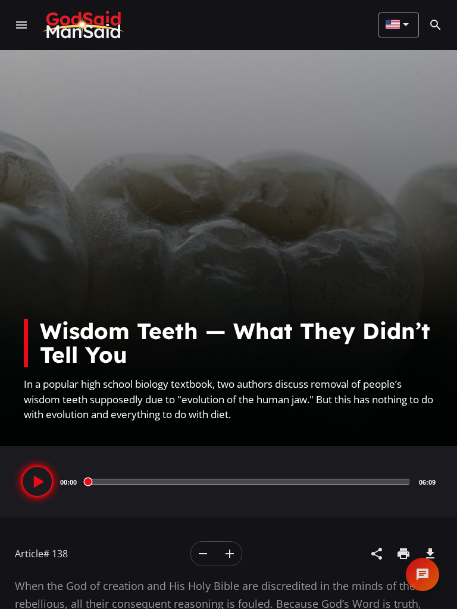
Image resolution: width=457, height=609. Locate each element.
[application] (228, 482)
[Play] (37, 481)
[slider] (247, 482)
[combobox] (397, 25)
